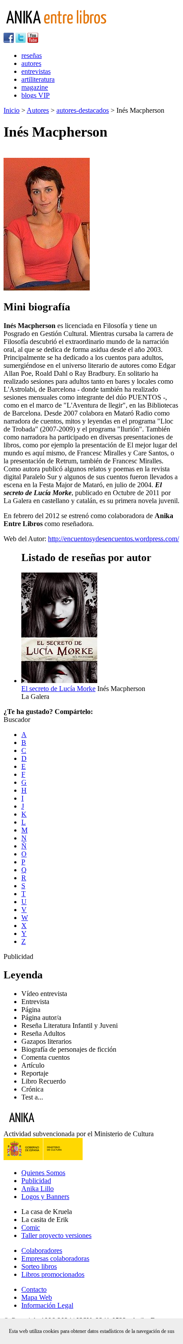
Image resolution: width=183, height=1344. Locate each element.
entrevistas (36, 71)
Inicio (12, 110)
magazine (34, 87)
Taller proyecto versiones (56, 1235)
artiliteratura (38, 79)
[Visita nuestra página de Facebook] (9, 40)
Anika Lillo (37, 1188)
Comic (30, 1227)
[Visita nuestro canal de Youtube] (33, 40)
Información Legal (47, 1305)
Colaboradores (41, 1250)
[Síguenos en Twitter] (21, 40)
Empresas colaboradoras (55, 1258)
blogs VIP (35, 95)
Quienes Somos (43, 1172)
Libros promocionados (52, 1274)
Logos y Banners (45, 1196)
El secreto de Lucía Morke (58, 688)
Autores (38, 110)
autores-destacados (82, 110)
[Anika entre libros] (49, 1126)
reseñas (31, 55)
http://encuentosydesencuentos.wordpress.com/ (113, 538)
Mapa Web (36, 1297)
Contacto (34, 1289)
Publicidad (36, 1180)
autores (31, 63)
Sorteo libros (39, 1266)
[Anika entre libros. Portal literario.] (62, 28)
